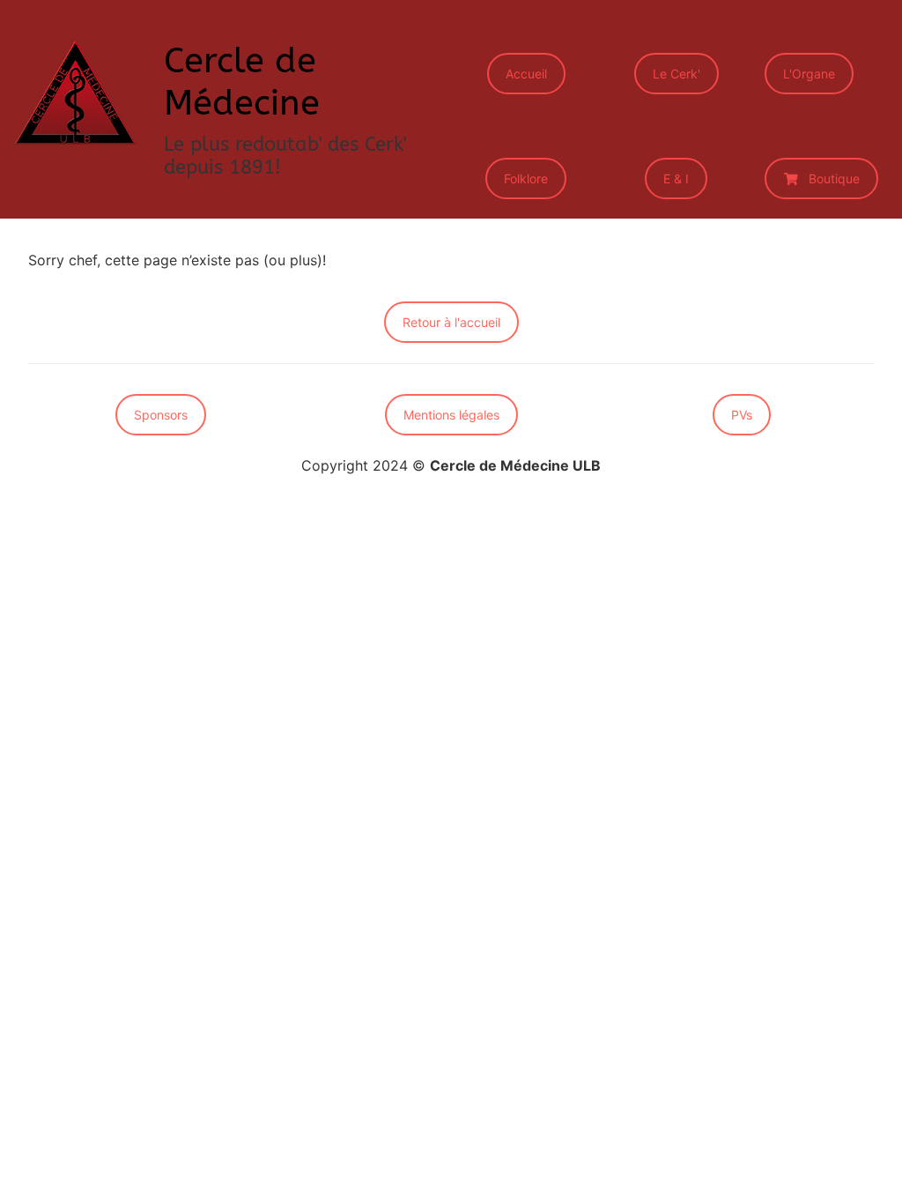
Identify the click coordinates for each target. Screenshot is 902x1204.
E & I (676, 178)
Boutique (834, 178)
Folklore (526, 178)
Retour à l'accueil (451, 322)
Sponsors (161, 414)
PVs (741, 414)
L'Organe (809, 73)
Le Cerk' (676, 73)
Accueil (526, 73)
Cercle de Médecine (242, 81)
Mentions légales (451, 414)
